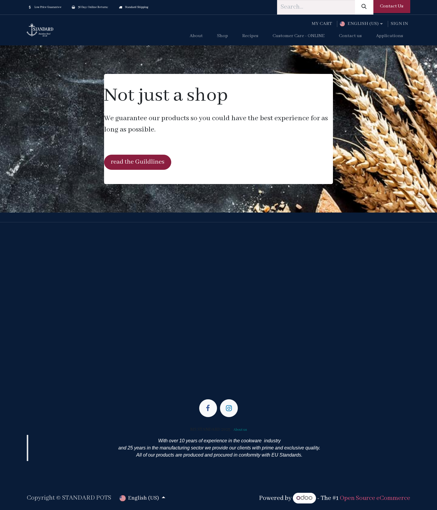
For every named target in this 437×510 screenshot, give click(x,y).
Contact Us (391, 6)
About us (240, 429)
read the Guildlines (138, 162)
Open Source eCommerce (375, 498)
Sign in (399, 24)
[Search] (364, 7)
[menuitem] (196, 36)
